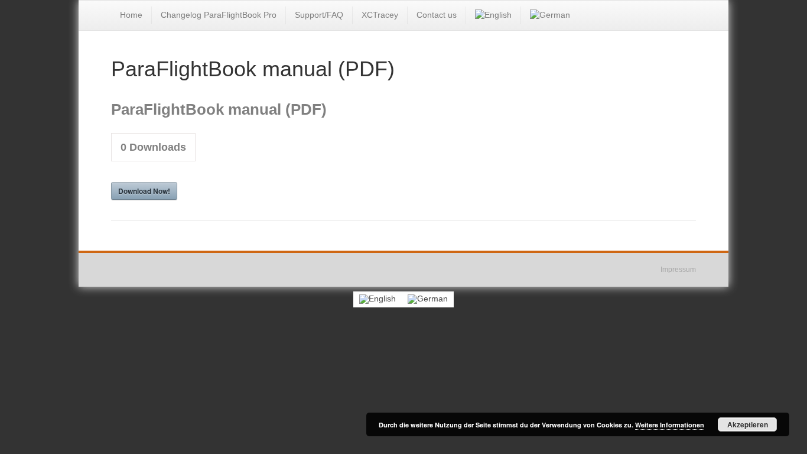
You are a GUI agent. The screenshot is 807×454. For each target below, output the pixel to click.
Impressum (678, 269)
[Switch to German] (550, 15)
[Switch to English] (377, 299)
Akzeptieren (747, 424)
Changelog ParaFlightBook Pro (218, 15)
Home (131, 15)
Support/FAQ (319, 15)
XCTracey (380, 15)
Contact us (436, 15)
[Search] (686, 14)
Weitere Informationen (669, 424)
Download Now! (144, 191)
